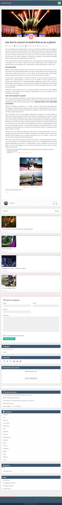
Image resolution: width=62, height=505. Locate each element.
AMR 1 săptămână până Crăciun (11, 398)
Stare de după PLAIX (8, 288)
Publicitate (6, 448)
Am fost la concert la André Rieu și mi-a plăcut (30, 42)
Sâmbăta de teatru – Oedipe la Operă (14, 268)
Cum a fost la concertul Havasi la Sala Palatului (17, 229)
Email (34, 303)
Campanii (5, 414)
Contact (5, 352)
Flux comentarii (8, 486)
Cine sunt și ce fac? (8, 349)
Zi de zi (5, 460)
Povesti (5, 445)
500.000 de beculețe (8, 403)
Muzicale (22, 46)
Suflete (5, 451)
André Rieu (15, 152)
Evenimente (6, 426)
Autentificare (6, 480)
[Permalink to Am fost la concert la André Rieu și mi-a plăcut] (31, 23)
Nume (5, 303)
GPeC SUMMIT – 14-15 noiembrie (12, 406)
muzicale (45, 46)
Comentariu (6, 315)
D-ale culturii (6, 423)
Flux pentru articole (9, 483)
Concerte (17, 46)
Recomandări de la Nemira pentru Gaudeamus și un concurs (18, 400)
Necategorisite (7, 437)
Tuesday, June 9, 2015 (26, 152)
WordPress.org (7, 488)
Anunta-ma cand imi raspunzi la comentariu (13, 335)
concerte (40, 46)
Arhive (3, 467)
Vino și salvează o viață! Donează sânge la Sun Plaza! (17, 395)
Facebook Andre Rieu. (32, 187)
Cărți (4, 417)
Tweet (6, 192)
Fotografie (5, 431)
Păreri (4, 443)
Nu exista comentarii (31, 46)
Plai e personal (7, 249)
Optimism (5, 440)
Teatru (4, 454)
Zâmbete (5, 457)
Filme (4, 428)
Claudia (11, 203)
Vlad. (22, 190)
